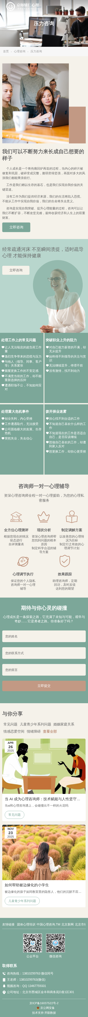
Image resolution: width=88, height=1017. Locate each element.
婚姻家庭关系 (63, 724)
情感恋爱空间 (13, 731)
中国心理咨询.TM (48, 924)
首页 (6, 51)
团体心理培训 (26, 924)
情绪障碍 (34, 731)
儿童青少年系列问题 (35, 724)
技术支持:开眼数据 (44, 1012)
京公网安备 (47, 1007)
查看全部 (50, 731)
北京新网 (67, 924)
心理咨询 (19, 51)
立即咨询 (16, 227)
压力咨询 (36, 51)
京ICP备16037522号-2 (44, 1003)
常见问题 (10, 724)
